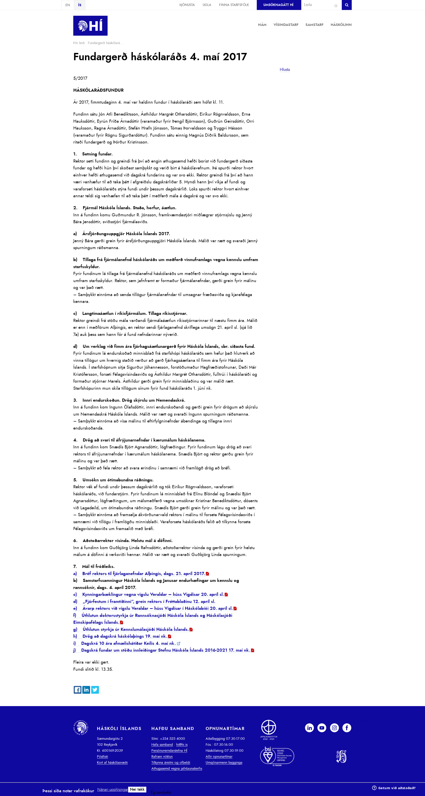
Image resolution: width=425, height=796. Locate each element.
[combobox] (319, 5)
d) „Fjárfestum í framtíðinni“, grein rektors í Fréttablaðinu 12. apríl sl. (144, 601)
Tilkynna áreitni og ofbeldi (170, 762)
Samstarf (314, 25)
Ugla (207, 5)
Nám (262, 25)
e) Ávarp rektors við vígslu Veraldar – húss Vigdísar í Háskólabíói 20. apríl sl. (153, 608)
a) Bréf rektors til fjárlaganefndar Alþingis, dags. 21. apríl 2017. (139, 573)
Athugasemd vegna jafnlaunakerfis (176, 768)
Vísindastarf (286, 25)
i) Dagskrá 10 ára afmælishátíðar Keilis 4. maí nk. (124, 643)
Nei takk (137, 790)
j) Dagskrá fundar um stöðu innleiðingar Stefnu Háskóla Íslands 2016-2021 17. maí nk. (161, 650)
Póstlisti (102, 756)
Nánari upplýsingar (112, 790)
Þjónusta (187, 5)
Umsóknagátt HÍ (278, 5)
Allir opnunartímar (219, 756)
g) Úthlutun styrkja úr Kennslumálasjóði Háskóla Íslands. (131, 629)
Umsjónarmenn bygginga (224, 762)
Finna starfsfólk (234, 5)
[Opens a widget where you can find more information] (394, 788)
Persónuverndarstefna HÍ (169, 750)
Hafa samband (162, 744)
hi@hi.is (181, 744)
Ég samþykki (161, 793)
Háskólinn (341, 25)
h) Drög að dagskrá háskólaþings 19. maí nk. (120, 636)
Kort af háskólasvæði (112, 762)
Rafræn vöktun (162, 756)
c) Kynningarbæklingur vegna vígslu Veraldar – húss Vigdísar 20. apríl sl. (148, 594)
